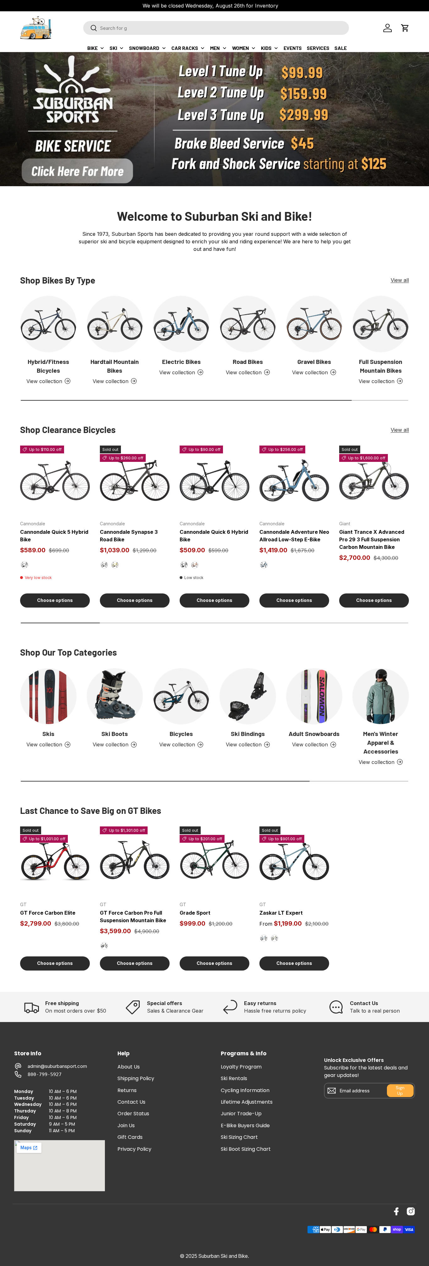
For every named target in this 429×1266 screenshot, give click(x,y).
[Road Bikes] (248, 324)
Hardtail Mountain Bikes (114, 366)
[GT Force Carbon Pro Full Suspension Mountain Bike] (135, 861)
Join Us (126, 1125)
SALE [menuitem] (340, 48)
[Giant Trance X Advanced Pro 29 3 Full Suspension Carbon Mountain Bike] (374, 480)
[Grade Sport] (214, 861)
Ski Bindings (248, 733)
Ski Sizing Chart (239, 1137)
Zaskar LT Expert (281, 913)
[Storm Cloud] (264, 565)
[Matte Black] (24, 565)
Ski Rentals (234, 1078)
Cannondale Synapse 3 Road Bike (129, 536)
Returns (127, 1090)
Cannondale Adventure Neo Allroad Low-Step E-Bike (294, 536)
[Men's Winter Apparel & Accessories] (381, 696)
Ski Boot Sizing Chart (246, 1149)
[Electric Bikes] (181, 324)
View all (400, 280)
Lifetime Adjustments (247, 1102)
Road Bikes (248, 361)
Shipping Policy (135, 1078)
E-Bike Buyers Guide (245, 1125)
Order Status (133, 1113)
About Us (128, 1066)
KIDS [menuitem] (266, 48)
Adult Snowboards (314, 733)
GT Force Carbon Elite (47, 913)
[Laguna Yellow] (115, 565)
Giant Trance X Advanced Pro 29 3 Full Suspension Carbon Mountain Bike (371, 539)
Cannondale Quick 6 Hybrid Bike (214, 536)
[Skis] (48, 696)
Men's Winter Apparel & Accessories (380, 742)
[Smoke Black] (104, 565)
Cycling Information (245, 1090)
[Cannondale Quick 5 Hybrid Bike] (55, 480)
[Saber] (194, 565)
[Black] (184, 565)
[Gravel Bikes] (314, 324)
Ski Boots (114, 733)
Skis (48, 733)
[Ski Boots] (115, 696)
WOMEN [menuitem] (240, 48)
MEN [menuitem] (215, 48)
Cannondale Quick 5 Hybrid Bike (54, 536)
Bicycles (181, 733)
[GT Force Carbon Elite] (55, 861)
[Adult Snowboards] (314, 696)
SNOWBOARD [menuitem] (144, 48)
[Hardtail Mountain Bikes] (115, 324)
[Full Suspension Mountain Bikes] (381, 324)
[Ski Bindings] (248, 696)
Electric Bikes (181, 361)
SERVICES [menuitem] (318, 48)
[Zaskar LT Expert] (294, 861)
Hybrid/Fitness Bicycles (48, 366)
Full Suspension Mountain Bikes (380, 366)
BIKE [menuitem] (92, 48)
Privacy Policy (134, 1149)
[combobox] (216, 28)
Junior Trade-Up (241, 1113)
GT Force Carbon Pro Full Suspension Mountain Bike (133, 916)
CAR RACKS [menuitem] (184, 48)
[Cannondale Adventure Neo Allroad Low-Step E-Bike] (294, 480)
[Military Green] (104, 946)
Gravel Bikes (314, 361)
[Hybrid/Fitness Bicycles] (48, 324)
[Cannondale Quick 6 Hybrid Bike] (214, 480)
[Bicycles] (181, 696)
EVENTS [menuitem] (293, 48)
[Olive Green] (274, 938)
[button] (405, 28)
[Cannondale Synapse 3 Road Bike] (135, 480)
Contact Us (131, 1102)
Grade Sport (195, 913)
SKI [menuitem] (113, 48)
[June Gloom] (264, 938)
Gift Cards (130, 1137)
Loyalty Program (241, 1066)
